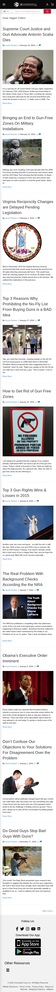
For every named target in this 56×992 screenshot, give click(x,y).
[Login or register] (47, 4)
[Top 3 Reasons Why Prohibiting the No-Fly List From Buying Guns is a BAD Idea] (22, 340)
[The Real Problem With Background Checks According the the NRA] (22, 607)
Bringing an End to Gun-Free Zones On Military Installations (28, 123)
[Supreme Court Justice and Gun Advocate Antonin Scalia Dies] (28, 67)
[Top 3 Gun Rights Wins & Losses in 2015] (28, 523)
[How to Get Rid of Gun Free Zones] (28, 431)
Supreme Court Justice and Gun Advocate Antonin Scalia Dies (28, 34)
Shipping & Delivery (37, 989)
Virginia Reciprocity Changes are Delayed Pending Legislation (28, 207)
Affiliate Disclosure (10, 987)
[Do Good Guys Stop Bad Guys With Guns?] (22, 861)
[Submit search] (47, 11)
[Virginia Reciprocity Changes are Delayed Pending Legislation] (22, 242)
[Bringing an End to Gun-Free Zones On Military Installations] (22, 152)
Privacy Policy (37, 987)
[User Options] (8, 970)
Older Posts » (47, 911)
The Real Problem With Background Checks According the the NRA (23, 579)
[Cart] (52, 4)
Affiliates (49, 989)
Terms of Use (25, 987)
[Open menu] (4, 4)
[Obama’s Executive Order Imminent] (28, 688)
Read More (7, 103)
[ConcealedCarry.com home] (25, 4)
